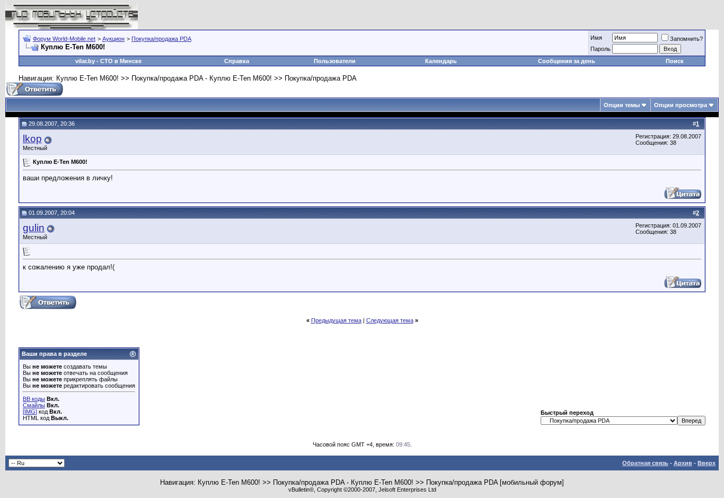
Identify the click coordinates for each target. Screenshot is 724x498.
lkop (32, 138)
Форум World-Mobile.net (64, 39)
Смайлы (34, 405)
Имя (596, 37)
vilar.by (85, 61)
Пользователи (335, 61)
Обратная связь (645, 463)
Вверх (706, 463)
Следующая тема (389, 320)
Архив (683, 463)
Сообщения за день (566, 61)
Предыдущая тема (336, 320)
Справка (236, 61)
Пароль (600, 49)
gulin (34, 227)
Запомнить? (686, 39)
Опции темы (622, 105)
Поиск (675, 61)
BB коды (34, 399)
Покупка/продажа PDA (161, 39)
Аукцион (113, 39)
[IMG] (30, 411)
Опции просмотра (680, 105)
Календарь (441, 61)
